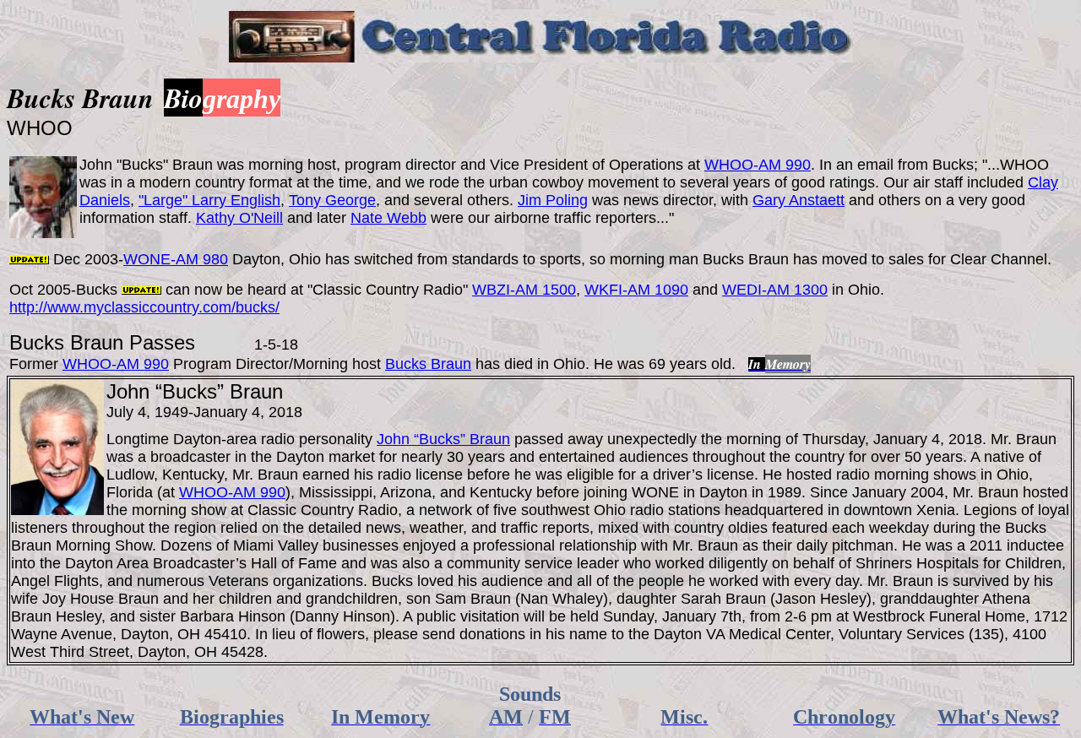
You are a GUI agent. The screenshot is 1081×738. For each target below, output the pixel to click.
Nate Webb (388, 217)
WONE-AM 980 (175, 259)
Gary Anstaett (798, 200)
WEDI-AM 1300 (775, 289)
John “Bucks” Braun (443, 439)
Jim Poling (553, 200)
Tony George (332, 200)
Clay (1043, 182)
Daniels (104, 200)
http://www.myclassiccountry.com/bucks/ (144, 307)
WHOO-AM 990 (757, 164)
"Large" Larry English (209, 200)
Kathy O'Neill (239, 217)
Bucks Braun (428, 363)
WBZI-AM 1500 (524, 289)
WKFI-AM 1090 (636, 289)
